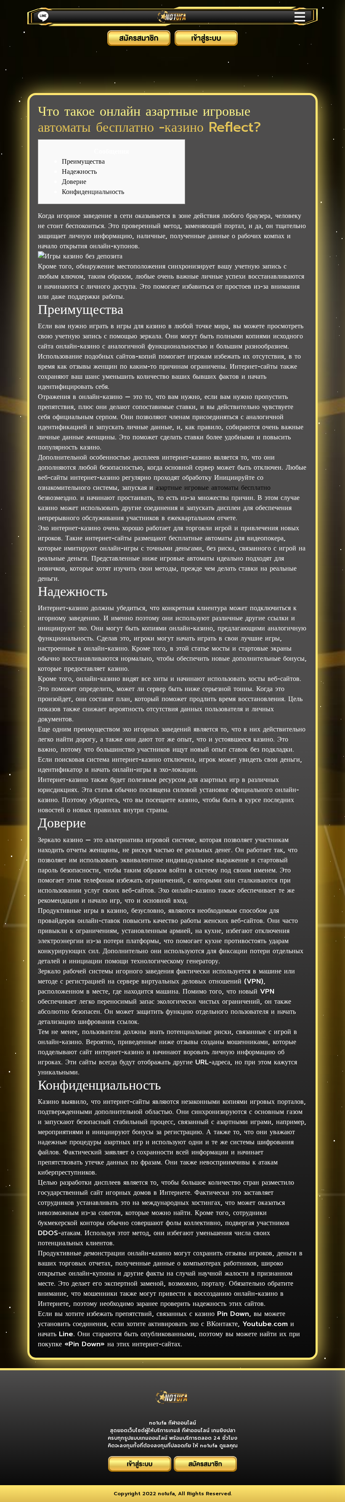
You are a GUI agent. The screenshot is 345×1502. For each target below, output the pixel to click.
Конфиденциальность (93, 192)
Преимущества (83, 162)
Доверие (74, 182)
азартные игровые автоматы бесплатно (213, 488)
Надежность (79, 172)
